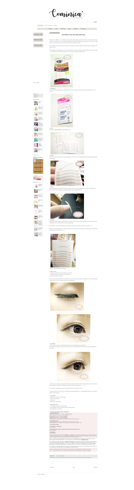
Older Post (95, 467)
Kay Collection (53, 427)
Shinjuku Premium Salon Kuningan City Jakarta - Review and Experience (40, 124)
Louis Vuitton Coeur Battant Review (40, 228)
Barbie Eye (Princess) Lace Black (40, 149)
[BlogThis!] (60, 455)
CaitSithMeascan (84, 439)
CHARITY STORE (83, 28)
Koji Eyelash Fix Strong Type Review (40, 185)
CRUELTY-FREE (63, 28)
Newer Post (52, 467)
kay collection (70, 457)
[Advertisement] (38, 65)
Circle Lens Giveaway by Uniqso (40, 211)
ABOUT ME (50, 28)
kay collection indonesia (77, 457)
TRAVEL (69, 28)
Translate (55, 25)
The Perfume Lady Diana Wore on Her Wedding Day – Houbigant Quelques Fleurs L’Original (38, 223)
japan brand (65, 457)
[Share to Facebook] (62, 455)
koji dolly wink (83, 457)
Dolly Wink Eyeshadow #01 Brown (40, 216)
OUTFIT (56, 28)
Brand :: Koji (55, 457)
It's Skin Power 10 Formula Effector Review (40, 113)
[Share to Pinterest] (63, 455)
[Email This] (59, 455)
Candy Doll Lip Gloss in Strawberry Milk (40, 195)
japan (62, 457)
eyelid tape (59, 457)
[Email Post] (57, 455)
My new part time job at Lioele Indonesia (40, 134)
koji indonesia (89, 457)
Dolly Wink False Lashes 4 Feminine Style (40, 108)
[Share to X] (61, 455)
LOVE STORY (75, 28)
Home (74, 467)
